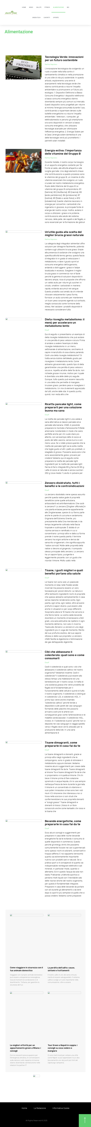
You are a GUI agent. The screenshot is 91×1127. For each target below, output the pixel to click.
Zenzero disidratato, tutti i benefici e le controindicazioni (64, 484)
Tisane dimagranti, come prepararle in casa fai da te (62, 744)
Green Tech (36, 17)
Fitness (47, 7)
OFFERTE (56, 17)
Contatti (47, 17)
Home (24, 7)
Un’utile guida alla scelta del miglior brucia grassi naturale (64, 233)
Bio (68, 7)
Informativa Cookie (60, 1108)
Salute (38, 7)
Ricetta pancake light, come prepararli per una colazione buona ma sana (63, 407)
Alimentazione (58, 7)
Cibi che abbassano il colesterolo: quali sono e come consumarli (64, 655)
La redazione (40, 1108)
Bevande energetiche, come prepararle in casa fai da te (63, 823)
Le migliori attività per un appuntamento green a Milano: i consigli (25, 1048)
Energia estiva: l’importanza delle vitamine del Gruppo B (63, 152)
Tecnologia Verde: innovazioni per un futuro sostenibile (64, 58)
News (31, 7)
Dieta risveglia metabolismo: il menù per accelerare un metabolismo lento (64, 322)
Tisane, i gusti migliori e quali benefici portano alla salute (64, 572)
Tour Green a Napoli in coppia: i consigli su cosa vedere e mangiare (62, 1048)
